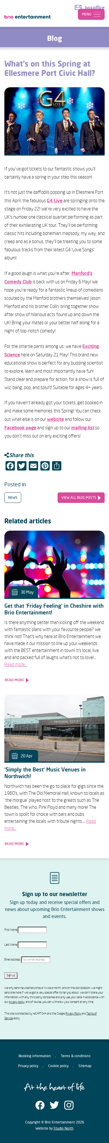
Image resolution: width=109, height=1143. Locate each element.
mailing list (82, 428)
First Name (10, 929)
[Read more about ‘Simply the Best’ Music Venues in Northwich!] (54, 728)
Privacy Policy (73, 1013)
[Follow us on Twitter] (54, 1104)
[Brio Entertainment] (27, 12)
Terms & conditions (76, 1056)
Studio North (63, 1128)
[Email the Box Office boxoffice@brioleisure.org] (90, 7)
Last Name (10, 944)
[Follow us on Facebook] (39, 1104)
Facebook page (20, 428)
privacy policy (16, 1002)
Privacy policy (28, 1066)
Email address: (12, 959)
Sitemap (84, 1066)
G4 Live (54, 200)
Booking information (35, 1056)
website (55, 419)
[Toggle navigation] (91, 14)
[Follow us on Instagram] (68, 1104)
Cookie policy (58, 1066)
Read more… (15, 664)
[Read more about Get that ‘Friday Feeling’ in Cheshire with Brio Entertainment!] (54, 564)
